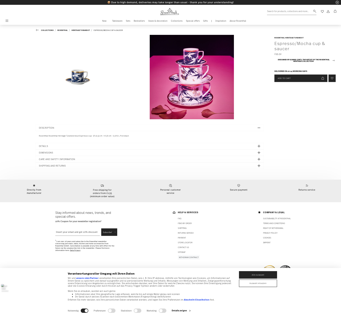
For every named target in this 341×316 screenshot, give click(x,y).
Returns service (307, 189)
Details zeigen (179, 310)
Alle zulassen (258, 275)
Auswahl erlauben (257, 283)
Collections (47, 30)
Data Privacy (75, 250)
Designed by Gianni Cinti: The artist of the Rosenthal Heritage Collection (304, 60)
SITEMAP (182, 252)
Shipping (182, 228)
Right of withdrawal (273, 228)
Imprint (267, 242)
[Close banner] (337, 2)
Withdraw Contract (189, 257)
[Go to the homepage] (169, 11)
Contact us (183, 247)
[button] (104, 21)
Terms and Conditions (274, 223)
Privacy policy (270, 233)
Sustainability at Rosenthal (277, 218)
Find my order (185, 223)
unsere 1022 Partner (87, 278)
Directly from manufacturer (34, 191)
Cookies (267, 237)
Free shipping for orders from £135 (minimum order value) (102, 193)
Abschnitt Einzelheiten (196, 299)
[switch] (111, 311)
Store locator (185, 242)
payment (182, 237)
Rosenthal (62, 30)
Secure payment (238, 189)
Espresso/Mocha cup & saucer (108, 30)
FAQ (179, 218)
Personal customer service (170, 191)
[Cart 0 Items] (334, 11)
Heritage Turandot (81, 30)
